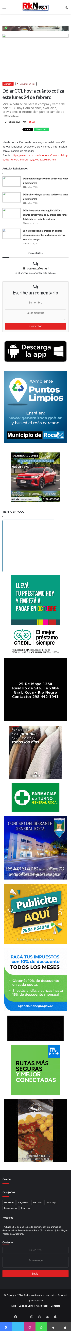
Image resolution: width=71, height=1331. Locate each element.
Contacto (7, 1242)
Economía (8, 84)
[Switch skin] (67, 8)
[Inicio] (35, 7)
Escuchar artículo (27, 84)
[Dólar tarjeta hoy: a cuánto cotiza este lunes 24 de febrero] (11, 181)
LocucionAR (37, 1300)
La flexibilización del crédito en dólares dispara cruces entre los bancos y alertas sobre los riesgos (44, 235)
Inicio (13, 1305)
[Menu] (4, 8)
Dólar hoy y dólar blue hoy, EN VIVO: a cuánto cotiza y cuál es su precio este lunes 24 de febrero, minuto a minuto (45, 214)
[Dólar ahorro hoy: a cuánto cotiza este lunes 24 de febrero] (11, 197)
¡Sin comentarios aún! (35, 268)
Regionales (23, 1202)
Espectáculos (10, 1208)
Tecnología (51, 1202)
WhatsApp (42, 129)
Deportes (37, 1202)
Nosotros (7, 1217)
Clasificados (42, 1305)
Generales (9, 1202)
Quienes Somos (26, 1305)
